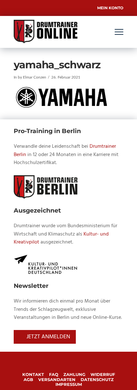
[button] (119, 32)
